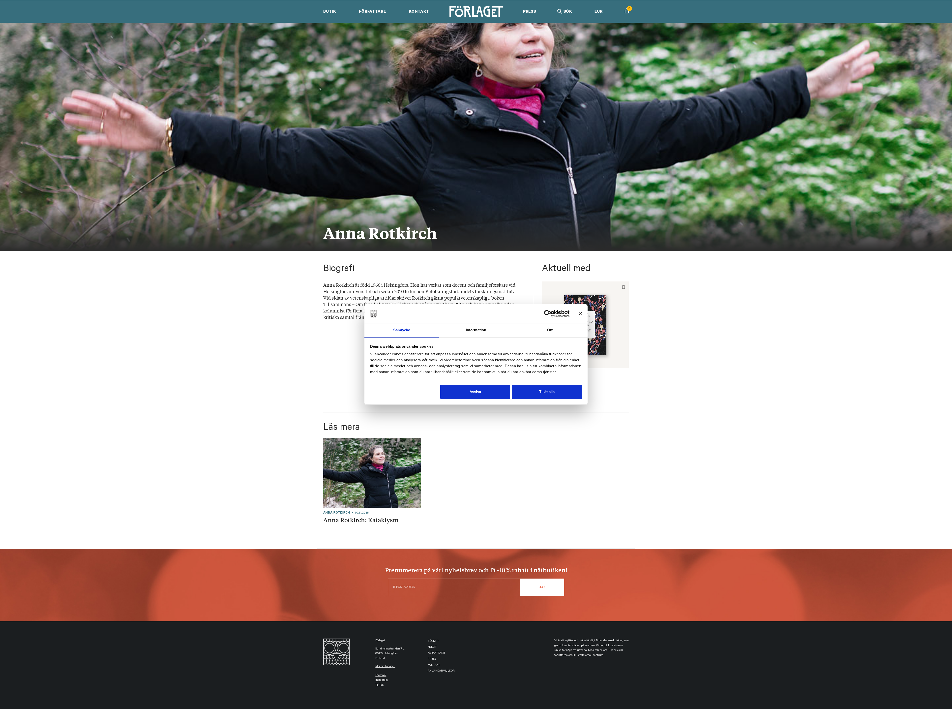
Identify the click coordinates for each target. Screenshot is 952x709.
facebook (380, 675)
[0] (627, 11)
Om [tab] (550, 330)
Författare (372, 11)
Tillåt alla (547, 392)
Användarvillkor (441, 671)
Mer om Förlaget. (385, 666)
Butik (329, 11)
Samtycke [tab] (401, 330)
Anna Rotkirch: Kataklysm (360, 520)
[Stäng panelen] (580, 313)
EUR (599, 11)
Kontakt (419, 11)
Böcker (433, 641)
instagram (381, 680)
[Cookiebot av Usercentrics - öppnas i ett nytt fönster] (547, 313)
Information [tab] (476, 330)
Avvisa (475, 392)
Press (529, 11)
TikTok (379, 685)
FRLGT (432, 647)
